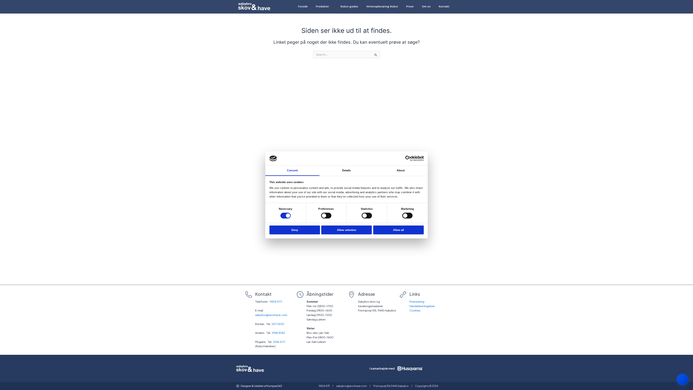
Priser (410, 7)
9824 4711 (276, 301)
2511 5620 (277, 324)
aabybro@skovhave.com (271, 315)
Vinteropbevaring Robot (382, 7)
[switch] (326, 215)
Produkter (322, 7)
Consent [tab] (292, 170)
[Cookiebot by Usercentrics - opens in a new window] (408, 158)
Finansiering (416, 301)
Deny (294, 229)
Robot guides (349, 7)
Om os (426, 7)
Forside (303, 7)
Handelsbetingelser (422, 306)
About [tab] (401, 170)
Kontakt (444, 7)
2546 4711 (279, 341)
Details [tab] (346, 170)
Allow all (398, 229)
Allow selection (346, 229)
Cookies (414, 310)
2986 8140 (278, 332)
